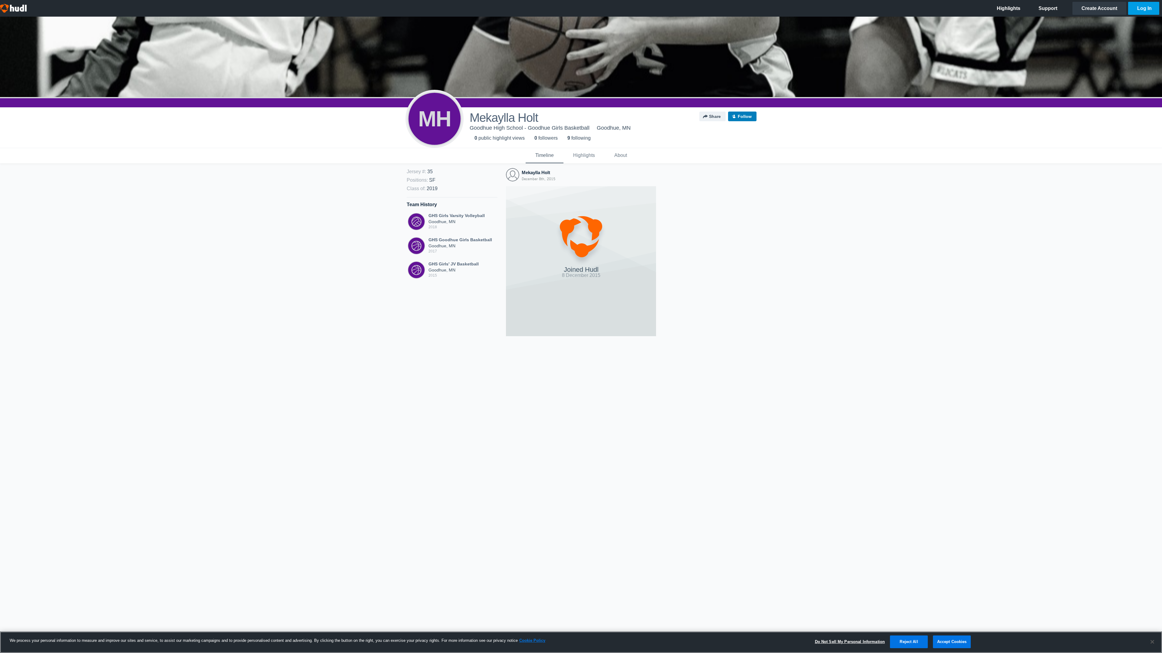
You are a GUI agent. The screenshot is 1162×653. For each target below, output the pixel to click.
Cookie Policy (532, 640)
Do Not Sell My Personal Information (850, 641)
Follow (745, 116)
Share (715, 116)
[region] (581, 642)
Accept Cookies (952, 641)
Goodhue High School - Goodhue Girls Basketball (529, 128)
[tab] (544, 155)
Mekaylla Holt (536, 172)
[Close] (1152, 641)
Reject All (909, 641)
